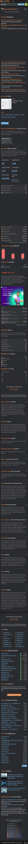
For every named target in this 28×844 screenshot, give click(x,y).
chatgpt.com (7, 642)
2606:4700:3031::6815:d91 (8, 753)
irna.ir (2, 657)
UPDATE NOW (14, 389)
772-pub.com (4, 654)
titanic (22, 115)
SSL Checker (14, 520)
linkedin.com (19, 640)
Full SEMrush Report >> (21, 325)
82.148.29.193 (4, 763)
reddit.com (19, 638)
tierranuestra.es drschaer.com (10, 709)
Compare (22, 4)
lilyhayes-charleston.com (8, 667)
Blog (12, 842)
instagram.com (20, 634)
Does (14, 483)
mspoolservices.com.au (7, 676)
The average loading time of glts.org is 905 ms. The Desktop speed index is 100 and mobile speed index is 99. (14, 475)
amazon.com (19, 636)
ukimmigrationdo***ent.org (8, 668)
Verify (14, 538)
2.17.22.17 (3, 755)
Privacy (16, 842)
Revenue (14, 421)
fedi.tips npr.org (6, 727)
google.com (7, 632)
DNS (14, 571)
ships (2, 115)
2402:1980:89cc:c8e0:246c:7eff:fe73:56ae (12, 740)
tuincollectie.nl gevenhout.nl (9, 712)
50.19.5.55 (4, 738)
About (20, 842)
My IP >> (24, 765)
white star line (9, 115)
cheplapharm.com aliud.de (9, 718)
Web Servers (5, 138)
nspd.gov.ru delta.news (8, 707)
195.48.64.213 (5, 761)
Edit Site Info (4, 123)
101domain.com (5, 674)
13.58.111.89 (4, 748)
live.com (18, 644)
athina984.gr (4, 663)
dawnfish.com (5, 678)
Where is (14, 459)
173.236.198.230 (5, 87)
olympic (17, 115)
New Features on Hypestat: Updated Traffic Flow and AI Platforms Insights (15, 783)
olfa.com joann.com (7, 711)
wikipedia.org (7, 644)
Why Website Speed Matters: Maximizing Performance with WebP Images (16, 776)
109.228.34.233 (5, 742)
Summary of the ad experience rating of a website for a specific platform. (13, 442)
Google (14, 505)
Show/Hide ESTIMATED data (11, 800)
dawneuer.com (5, 672)
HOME (13, 1)
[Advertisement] (14, 46)
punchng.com (4, 680)
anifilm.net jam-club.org (8, 716)
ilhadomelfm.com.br (6, 670)
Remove (6, 808)
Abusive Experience (14, 449)
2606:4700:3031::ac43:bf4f (8, 744)
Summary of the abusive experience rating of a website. (13, 452)
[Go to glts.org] (17, 9)
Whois (14, 590)
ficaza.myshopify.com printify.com (11, 725)
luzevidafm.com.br (6, 659)
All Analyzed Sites (6, 842)
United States (6, 267)
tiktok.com (7, 638)
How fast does (14, 471)
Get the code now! (14, 821)
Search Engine (14, 402)
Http (14, 555)
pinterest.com (7, 646)
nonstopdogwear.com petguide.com (11, 720)
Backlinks (6, 330)
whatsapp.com (20, 646)
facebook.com (8, 634)
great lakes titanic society (8, 117)
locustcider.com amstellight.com (10, 703)
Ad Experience (14, 438)
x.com (5, 636)
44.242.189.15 (5, 759)
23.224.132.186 (5, 750)
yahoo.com (19, 642)
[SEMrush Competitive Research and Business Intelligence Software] (8, 273)
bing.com (6, 640)
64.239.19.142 (4, 751)
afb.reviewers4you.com (7, 661)
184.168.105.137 (5, 736)
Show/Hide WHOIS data (10, 805)
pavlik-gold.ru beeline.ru (8, 722)
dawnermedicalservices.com (8, 655)
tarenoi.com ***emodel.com (9, 729)
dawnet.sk (4, 665)
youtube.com (20, 632)
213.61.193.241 (5, 757)
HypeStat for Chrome (15, 695)
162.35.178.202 (5, 746)
